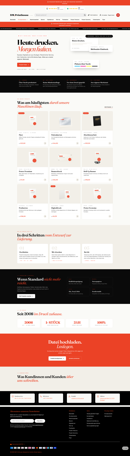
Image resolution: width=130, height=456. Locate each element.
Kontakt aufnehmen (74, 358)
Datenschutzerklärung (19, 426)
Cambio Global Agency (35, 452)
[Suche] (85, 15)
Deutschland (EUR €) (17, 444)
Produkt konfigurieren (57, 358)
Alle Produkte (108, 107)
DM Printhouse (18, 452)
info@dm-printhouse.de (77, 398)
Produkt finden (24, 64)
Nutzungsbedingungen (37, 425)
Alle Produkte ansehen (26, 296)
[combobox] (60, 15)
